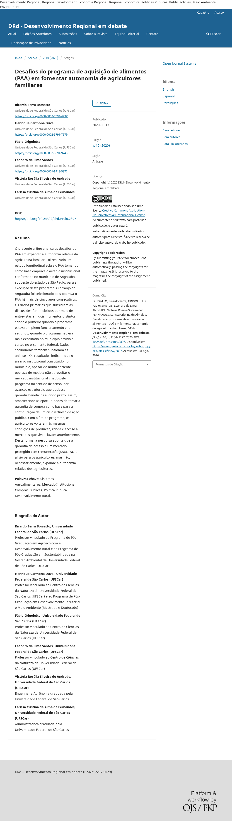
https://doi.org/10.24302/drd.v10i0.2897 (45, 218)
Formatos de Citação (109, 364)
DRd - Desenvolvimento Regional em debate (67, 26)
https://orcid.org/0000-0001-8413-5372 (41, 171)
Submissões (68, 34)
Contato (152, 34)
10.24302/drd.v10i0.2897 (108, 342)
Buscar (215, 34)
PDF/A (103, 103)
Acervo (32, 58)
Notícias (65, 43)
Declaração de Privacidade (31, 43)
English (168, 89)
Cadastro (203, 12)
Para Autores (171, 137)
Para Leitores (171, 130)
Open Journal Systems (179, 63)
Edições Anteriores (37, 34)
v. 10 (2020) (50, 58)
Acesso (219, 12)
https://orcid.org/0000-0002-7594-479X (41, 116)
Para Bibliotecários (175, 144)
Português (170, 103)
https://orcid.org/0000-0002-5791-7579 (41, 134)
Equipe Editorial (127, 34)
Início (18, 58)
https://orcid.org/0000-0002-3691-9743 (41, 153)
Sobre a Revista (96, 34)
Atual (12, 34)
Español (169, 96)
